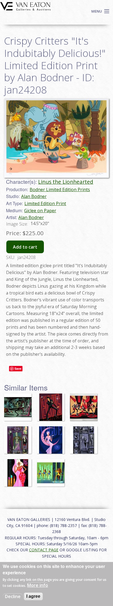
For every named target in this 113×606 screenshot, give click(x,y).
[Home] (25, 6)
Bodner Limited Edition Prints (60, 190)
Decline (13, 596)
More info (37, 585)
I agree (33, 596)
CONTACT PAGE (43, 549)
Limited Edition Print (45, 203)
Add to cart (25, 247)
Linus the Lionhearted (65, 181)
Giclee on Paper (40, 211)
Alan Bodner (34, 196)
